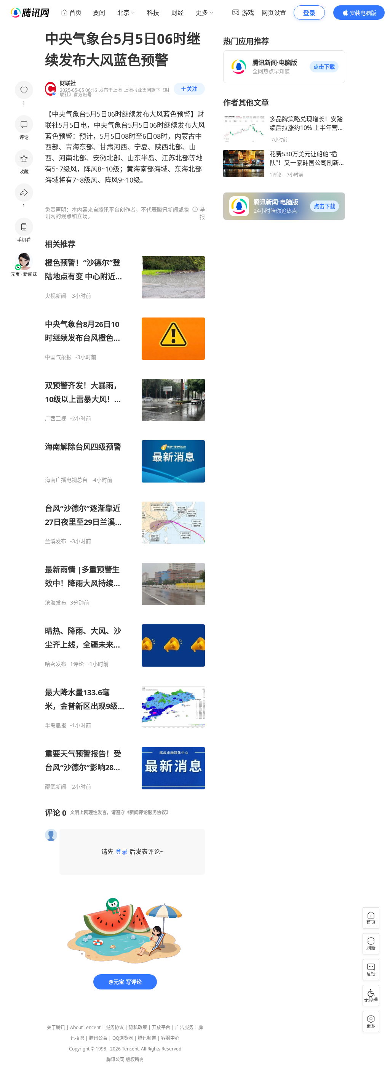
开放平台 (161, 1027)
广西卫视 (55, 418)
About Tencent (85, 1027)
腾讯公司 (115, 1059)
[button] (324, 66)
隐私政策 (138, 1027)
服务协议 (114, 1027)
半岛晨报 (55, 725)
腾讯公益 (98, 1038)
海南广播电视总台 (66, 480)
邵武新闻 (55, 786)
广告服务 (184, 1027)
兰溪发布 (55, 541)
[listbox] (125, 514)
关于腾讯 (56, 1027)
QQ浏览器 (122, 1038)
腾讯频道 (147, 1038)
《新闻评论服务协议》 (148, 812)
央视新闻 (55, 295)
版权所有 (135, 1059)
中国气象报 (58, 357)
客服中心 (170, 1038)
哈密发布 (55, 664)
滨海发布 (55, 602)
